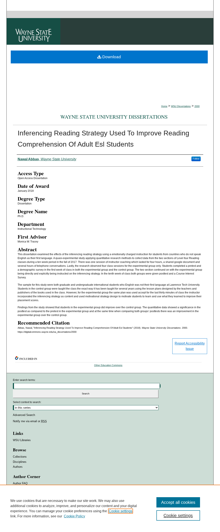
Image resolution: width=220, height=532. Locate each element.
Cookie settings (120, 511)
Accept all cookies (178, 502)
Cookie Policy (74, 516)
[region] (110, 508)
